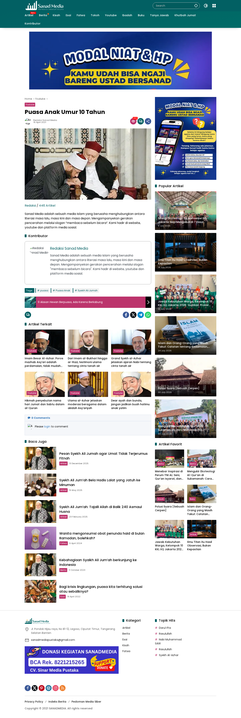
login (47, 426)
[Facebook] (126, 315)
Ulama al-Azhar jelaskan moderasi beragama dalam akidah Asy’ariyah (87, 404)
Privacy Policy (34, 702)
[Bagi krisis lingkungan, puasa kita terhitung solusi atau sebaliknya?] (40, 591)
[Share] (148, 121)
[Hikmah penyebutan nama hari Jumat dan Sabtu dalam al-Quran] (45, 384)
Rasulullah (165, 634)
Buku (192, 499)
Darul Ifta (165, 628)
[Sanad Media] (44, 5)
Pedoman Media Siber (86, 702)
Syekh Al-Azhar (168, 655)
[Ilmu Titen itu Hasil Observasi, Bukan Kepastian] (201, 529)
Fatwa (63, 543)
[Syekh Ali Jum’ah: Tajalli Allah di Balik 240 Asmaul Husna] (40, 511)
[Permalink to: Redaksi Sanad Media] (29, 121)
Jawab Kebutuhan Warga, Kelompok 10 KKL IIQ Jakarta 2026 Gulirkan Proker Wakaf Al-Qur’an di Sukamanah (169, 545)
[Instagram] (56, 688)
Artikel (63, 463)
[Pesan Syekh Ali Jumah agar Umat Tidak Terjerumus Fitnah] (40, 458)
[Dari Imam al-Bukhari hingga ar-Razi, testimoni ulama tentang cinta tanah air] (88, 342)
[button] (196, 5)
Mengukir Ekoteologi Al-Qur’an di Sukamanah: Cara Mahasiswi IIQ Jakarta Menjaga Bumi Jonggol (201, 475)
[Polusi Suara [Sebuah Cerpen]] (169, 494)
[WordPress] (49, 688)
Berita (63, 570)
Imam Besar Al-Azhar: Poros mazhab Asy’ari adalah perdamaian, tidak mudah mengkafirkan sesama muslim (44, 362)
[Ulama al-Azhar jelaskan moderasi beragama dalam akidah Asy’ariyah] (88, 384)
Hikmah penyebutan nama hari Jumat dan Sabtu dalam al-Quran (44, 404)
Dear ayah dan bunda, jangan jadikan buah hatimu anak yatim (130, 404)
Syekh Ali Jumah (88, 290)
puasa (44, 290)
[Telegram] (140, 315)
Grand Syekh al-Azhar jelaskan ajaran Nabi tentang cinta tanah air (131, 362)
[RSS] (62, 688)
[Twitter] (133, 315)
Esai (62, 596)
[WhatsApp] (148, 315)
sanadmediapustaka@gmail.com (53, 640)
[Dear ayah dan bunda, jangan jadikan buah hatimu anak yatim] (131, 384)
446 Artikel (47, 205)
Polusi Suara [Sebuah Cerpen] (169, 508)
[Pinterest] (42, 688)
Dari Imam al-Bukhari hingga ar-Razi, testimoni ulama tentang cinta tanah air (87, 362)
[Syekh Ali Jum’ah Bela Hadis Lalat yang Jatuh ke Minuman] (40, 485)
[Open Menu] (214, 5)
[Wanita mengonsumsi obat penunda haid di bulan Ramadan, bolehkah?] (40, 538)
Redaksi (30, 205)
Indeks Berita (57, 702)
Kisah (161, 499)
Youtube (30, 104)
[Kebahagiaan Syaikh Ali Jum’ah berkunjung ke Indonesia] (40, 564)
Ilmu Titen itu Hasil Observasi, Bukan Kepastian (199, 545)
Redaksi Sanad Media (45, 120)
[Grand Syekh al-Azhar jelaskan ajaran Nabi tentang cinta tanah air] (131, 342)
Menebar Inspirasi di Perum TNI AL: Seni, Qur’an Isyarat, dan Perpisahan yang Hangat (169, 475)
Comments (40, 418)
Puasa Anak (63, 290)
